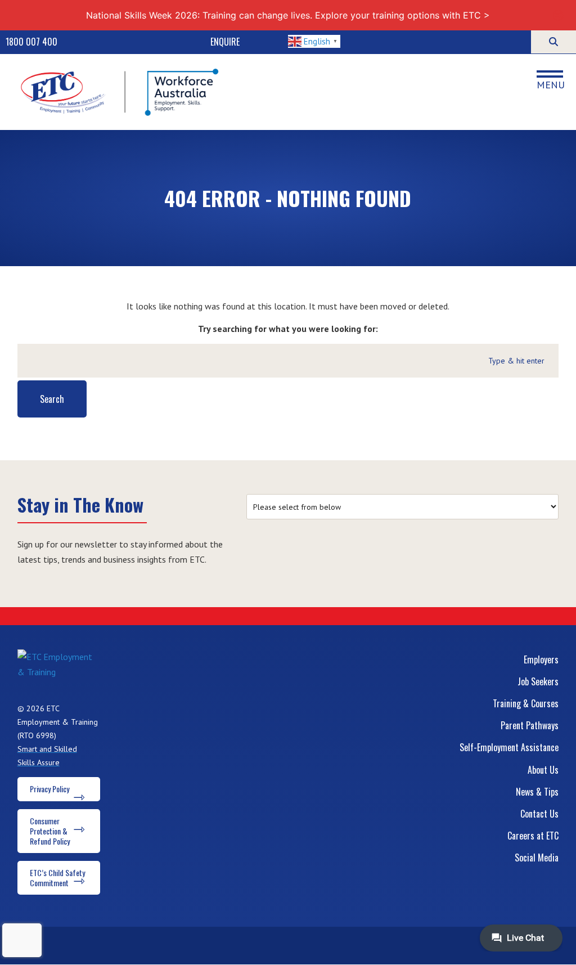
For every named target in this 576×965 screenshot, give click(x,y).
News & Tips (537, 791)
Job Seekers (538, 681)
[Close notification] (558, 15)
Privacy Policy (49, 789)
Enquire (225, 41)
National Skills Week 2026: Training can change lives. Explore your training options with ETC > (288, 15)
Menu (551, 84)
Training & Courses (526, 703)
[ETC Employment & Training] (121, 92)
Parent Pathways (530, 725)
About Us (543, 770)
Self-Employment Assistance (509, 747)
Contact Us (539, 813)
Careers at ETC (533, 835)
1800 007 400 (31, 41)
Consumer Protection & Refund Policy (50, 831)
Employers (541, 659)
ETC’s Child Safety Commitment (57, 877)
